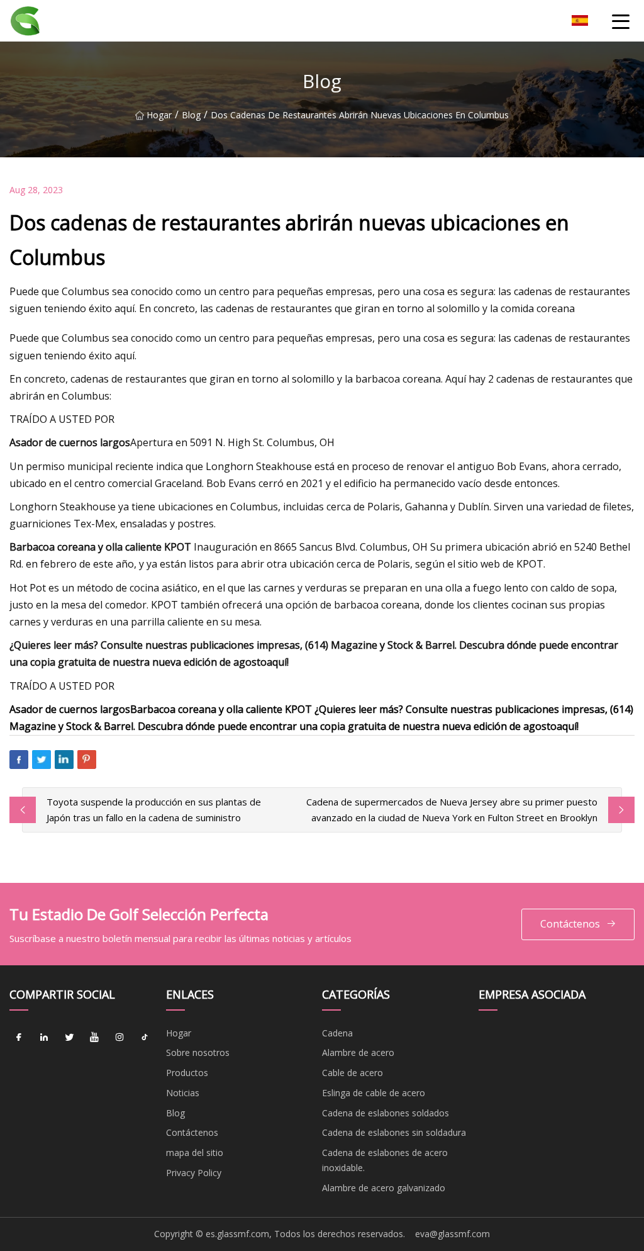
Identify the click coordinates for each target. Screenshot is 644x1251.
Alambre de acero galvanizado (383, 1188)
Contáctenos (570, 924)
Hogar (159, 115)
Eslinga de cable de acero (373, 1093)
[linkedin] (44, 1037)
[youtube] (94, 1037)
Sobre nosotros (198, 1052)
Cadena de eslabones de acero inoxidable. (385, 1160)
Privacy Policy (193, 1173)
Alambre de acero (358, 1052)
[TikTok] (144, 1037)
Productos (187, 1073)
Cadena (337, 1033)
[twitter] (69, 1037)
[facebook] (18, 1037)
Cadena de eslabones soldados (385, 1113)
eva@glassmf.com (452, 1234)
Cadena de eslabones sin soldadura (394, 1132)
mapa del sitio (194, 1152)
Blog (191, 115)
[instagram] (119, 1037)
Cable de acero (352, 1073)
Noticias (182, 1093)
